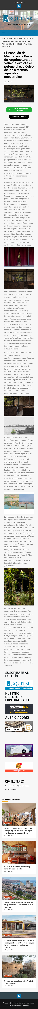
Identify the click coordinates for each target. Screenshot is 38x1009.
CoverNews (13, 1006)
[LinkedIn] (19, 6)
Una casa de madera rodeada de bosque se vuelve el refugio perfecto (18, 867)
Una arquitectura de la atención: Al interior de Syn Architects (19, 982)
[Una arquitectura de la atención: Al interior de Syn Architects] (19, 966)
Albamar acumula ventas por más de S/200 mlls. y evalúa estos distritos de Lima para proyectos (18, 904)
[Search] (34, 33)
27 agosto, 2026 (9, 950)
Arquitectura (7, 823)
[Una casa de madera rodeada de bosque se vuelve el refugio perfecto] (19, 852)
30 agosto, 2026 (9, 835)
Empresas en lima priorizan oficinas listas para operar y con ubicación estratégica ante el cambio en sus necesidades (18, 830)
